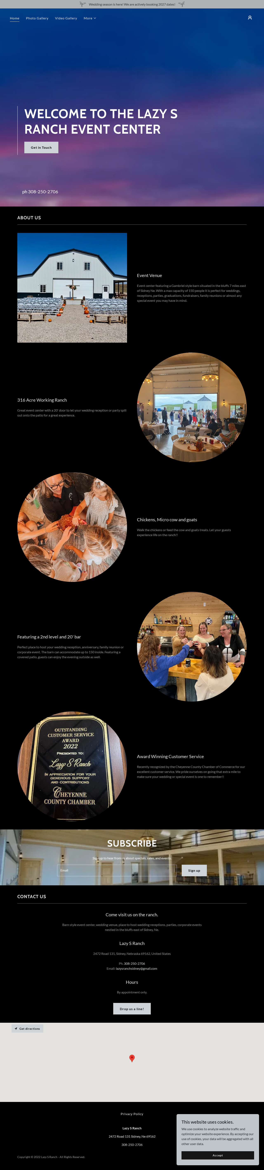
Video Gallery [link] (66, 18)
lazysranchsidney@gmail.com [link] (136, 968)
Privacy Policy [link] (132, 1114)
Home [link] (14, 18)
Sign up (194, 870)
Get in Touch (41, 147)
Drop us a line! (132, 1009)
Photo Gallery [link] (37, 18)
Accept (218, 1155)
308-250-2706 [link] (43, 191)
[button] (90, 18)
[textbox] (117, 870)
